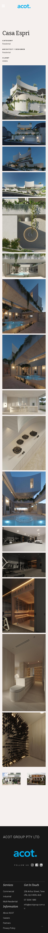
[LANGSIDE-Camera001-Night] (24, 133)
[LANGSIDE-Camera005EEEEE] (24, 443)
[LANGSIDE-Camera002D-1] (24, 184)
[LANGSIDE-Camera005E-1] (24, 402)
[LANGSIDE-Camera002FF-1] (24, 225)
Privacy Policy (9, 928)
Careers (6, 918)
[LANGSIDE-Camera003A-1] (24, 265)
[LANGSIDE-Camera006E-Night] (24, 499)
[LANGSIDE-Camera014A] (24, 739)
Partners (7, 923)
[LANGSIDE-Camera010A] (24, 605)
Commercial (8, 891)
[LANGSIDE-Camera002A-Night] (24, 159)
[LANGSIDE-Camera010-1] (24, 565)
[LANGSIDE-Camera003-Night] (24, 362)
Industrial (7, 896)
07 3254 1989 (30, 899)
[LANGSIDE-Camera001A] (24, 92)
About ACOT (8, 913)
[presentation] (5, 779)
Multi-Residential (10, 901)
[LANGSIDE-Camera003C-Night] (24, 306)
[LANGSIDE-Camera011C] (24, 672)
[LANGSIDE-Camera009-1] (24, 539)
